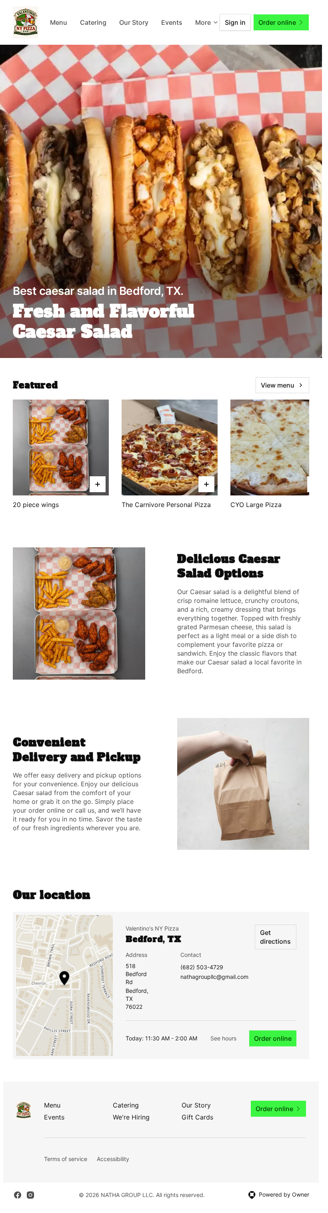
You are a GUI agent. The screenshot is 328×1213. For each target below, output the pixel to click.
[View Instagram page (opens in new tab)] (30, 1195)
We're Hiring (131, 1117)
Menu (85, 22)
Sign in (235, 22)
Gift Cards (197, 1117)
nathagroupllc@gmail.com (214, 977)
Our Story (161, 22)
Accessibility (113, 1158)
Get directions (275, 937)
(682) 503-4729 (201, 967)
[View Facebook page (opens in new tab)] (17, 1195)
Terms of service (65, 1158)
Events (54, 1117)
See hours (223, 1038)
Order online (273, 1038)
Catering (120, 22)
